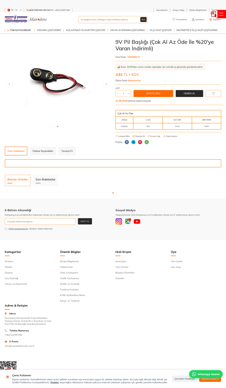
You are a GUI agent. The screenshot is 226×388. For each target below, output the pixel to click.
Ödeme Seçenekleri (43, 150)
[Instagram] (118, 221)
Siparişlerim (162, 10)
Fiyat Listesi (221, 14)
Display (9, 272)
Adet (117, 88)
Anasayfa (120, 261)
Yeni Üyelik (176, 261)
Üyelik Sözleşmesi (69, 278)
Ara (143, 19)
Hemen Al (189, 93)
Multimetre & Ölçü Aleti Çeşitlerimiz (197, 30)
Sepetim (119, 278)
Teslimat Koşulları (69, 289)
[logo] (26, 19)
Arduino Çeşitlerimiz (49, 30)
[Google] (128, 221)
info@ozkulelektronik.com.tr (20, 345)
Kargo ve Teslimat (69, 300)
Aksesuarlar (134, 80)
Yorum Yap (155, 136)
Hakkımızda (66, 267)
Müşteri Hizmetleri (125, 272)
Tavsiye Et (140, 136)
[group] (58, 81)
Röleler (8, 267)
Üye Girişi (176, 267)
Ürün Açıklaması (16, 150)
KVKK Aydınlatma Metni (72, 295)
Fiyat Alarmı (171, 136)
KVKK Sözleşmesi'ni (18, 228)
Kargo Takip (178, 10)
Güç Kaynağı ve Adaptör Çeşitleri (85, 30)
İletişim (215, 10)
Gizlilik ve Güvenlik (69, 283)
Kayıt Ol (85, 221)
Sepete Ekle (153, 93)
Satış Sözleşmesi (69, 272)
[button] (57, 126)
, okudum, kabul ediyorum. (31, 228)
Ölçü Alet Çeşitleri (161, 30)
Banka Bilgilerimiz (198, 10)
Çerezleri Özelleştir (185, 378)
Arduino (9, 261)
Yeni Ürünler (121, 267)
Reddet (54, 382)
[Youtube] (137, 221)
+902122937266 (13, 334)
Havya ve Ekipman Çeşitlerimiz (127, 30)
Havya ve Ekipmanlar (16, 283)
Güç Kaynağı (11, 278)
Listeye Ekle (124, 136)
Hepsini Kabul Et (210, 378)
